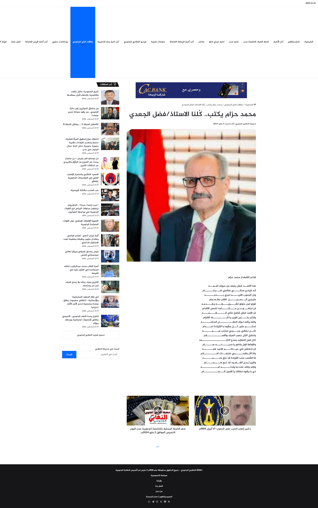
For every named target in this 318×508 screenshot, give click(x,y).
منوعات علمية (158, 42)
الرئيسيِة (308, 42)
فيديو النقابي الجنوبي (135, 42)
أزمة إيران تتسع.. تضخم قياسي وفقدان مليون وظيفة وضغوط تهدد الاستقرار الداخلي (81, 239)
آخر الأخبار (278, 42)
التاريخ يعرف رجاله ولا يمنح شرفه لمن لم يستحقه (82, 284)
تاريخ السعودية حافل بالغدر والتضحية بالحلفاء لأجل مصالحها (83, 93)
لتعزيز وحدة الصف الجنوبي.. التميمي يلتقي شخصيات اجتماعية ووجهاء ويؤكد (80, 319)
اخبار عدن (234, 42)
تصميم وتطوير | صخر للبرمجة (159, 497)
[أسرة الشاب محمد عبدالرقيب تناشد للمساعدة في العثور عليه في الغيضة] (110, 271)
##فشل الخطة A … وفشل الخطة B (81, 124)
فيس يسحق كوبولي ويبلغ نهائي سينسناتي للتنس (82, 253)
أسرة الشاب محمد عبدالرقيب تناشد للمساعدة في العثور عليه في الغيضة (81, 269)
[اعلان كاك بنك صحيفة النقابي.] (191, 91)
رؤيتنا (159, 481)
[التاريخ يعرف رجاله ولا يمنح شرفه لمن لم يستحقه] (110, 287)
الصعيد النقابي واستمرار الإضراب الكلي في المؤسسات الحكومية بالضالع (83, 178)
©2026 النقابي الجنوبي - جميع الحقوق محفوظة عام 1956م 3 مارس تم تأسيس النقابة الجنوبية (159, 470)
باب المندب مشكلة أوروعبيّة (85, 190)
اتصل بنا (159, 486)
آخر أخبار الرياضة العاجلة (182, 42)
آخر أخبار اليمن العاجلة (36, 42)
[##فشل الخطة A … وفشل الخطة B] (110, 129)
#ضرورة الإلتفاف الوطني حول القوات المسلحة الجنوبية (81, 222)
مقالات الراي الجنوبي (83, 42)
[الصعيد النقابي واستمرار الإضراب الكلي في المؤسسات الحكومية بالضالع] (110, 179)
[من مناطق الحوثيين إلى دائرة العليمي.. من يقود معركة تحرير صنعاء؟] (110, 113)
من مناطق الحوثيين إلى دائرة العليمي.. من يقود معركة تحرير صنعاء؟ (83, 112)
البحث (69, 354)
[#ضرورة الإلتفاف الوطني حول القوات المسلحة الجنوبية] (110, 225)
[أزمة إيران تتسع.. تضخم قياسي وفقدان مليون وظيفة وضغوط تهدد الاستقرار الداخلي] (110, 240)
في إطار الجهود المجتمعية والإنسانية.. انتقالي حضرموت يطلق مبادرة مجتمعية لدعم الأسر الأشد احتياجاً (81, 302)
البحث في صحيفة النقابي (107, 349)
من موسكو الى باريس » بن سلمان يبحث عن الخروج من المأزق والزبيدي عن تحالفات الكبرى (81, 162)
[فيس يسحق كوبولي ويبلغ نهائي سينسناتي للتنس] (110, 256)
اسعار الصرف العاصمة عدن (256, 42)
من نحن (159, 491)
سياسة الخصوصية (159, 475)
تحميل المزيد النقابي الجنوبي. (91, 335)
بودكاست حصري (60, 42)
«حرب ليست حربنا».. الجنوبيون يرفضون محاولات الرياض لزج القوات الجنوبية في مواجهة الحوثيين (81, 208)
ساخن (201, 42)
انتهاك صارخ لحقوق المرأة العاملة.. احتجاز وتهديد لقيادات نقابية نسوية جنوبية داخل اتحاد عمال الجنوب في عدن (82, 144)
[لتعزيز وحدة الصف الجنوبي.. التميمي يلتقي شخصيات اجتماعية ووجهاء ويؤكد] (110, 321)
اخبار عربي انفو (216, 42)
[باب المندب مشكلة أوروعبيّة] (110, 195)
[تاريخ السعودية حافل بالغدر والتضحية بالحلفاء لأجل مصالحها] (110, 97)
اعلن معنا (16, 42)
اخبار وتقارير (294, 42)
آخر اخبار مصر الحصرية (108, 42)
